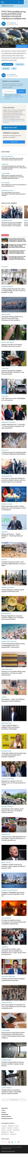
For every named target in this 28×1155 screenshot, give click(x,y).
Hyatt (14, 68)
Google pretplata (7, 64)
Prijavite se (21, 92)
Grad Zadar (6, 68)
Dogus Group (19, 64)
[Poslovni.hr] (2, 2)
